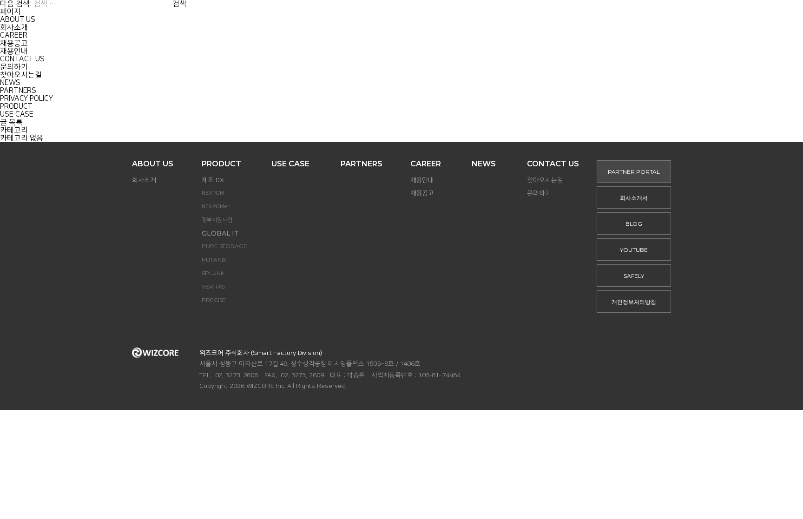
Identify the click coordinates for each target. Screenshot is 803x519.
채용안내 (14, 51)
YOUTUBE (633, 249)
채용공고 (14, 43)
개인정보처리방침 (634, 301)
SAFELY (634, 275)
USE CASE (16, 114)
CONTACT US (22, 59)
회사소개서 (634, 197)
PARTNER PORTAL (588, 18)
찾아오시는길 (20, 75)
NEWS (10, 83)
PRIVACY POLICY (26, 99)
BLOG (634, 223)
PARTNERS (18, 91)
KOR (645, 18)
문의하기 (14, 67)
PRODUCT (16, 107)
